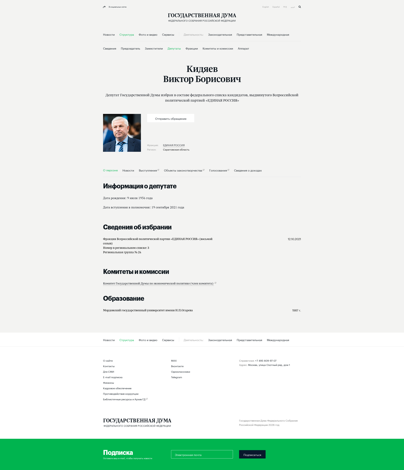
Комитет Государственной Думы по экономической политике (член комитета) (158, 283)
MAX (174, 360)
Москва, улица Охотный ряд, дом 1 (269, 365)
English (265, 6)
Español (276, 6)
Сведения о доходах (248, 170)
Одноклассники (180, 371)
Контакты (109, 366)
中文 (285, 6)
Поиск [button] (300, 7)
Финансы (108, 382)
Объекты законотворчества (183, 170)
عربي (293, 6)
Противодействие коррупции (120, 393)
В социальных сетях (117, 6)
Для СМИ (108, 371)
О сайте (108, 360)
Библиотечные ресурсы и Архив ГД (124, 399)
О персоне (110, 170)
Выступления (148, 170)
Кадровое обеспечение (117, 388)
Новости (128, 170)
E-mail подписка (112, 377)
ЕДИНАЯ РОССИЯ (174, 145)
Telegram (176, 377)
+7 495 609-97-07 (265, 360)
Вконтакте (177, 366)
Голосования (218, 170)
